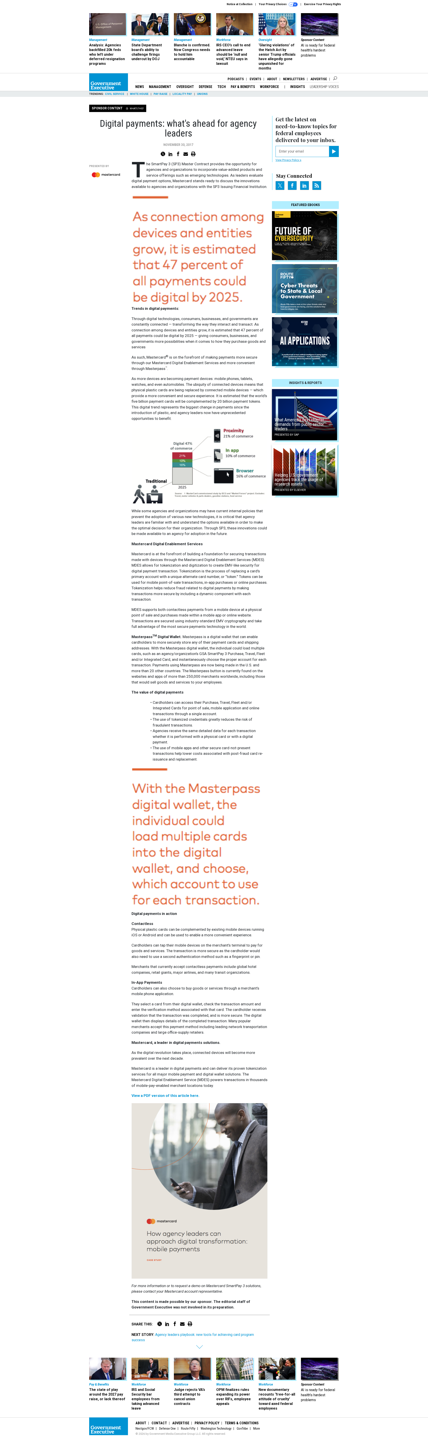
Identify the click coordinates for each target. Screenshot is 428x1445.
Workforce (270, 87)
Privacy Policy (207, 1423)
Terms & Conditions (242, 1423)
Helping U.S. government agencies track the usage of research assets (299, 479)
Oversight (185, 87)
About (272, 79)
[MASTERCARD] (106, 175)
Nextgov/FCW (145, 1429)
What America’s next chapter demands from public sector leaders (299, 424)
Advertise (319, 79)
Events (255, 79)
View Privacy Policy (288, 160)
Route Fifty (188, 1429)
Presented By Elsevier (290, 490)
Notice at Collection (239, 4)
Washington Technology (216, 1429)
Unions (202, 94)
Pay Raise (160, 94)
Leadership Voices (324, 87)
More (256, 1429)
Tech (221, 87)
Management (160, 87)
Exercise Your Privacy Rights (322, 4)
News (139, 87)
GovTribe (242, 1429)
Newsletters (294, 79)
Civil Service (115, 94)
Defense (205, 87)
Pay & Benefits (243, 87)
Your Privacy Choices (273, 4)
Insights (297, 87)
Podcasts (236, 79)
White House (139, 94)
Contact (159, 1423)
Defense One (167, 1429)
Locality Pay (182, 94)
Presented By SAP (287, 434)
